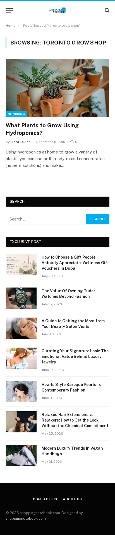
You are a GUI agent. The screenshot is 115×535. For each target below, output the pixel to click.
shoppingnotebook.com (26, 518)
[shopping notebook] (57, 10)
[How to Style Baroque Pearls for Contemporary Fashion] (21, 391)
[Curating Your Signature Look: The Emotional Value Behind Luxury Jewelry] (21, 358)
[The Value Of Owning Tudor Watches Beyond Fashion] (21, 298)
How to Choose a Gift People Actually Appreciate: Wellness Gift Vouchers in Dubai (75, 263)
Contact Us (45, 499)
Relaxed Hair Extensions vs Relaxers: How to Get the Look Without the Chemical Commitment (75, 420)
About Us (72, 499)
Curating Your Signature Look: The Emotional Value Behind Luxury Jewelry (75, 356)
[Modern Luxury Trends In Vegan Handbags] (21, 455)
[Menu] (9, 10)
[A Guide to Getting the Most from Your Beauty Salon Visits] (21, 328)
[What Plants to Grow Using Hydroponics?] (57, 88)
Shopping (16, 114)
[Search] (106, 10)
